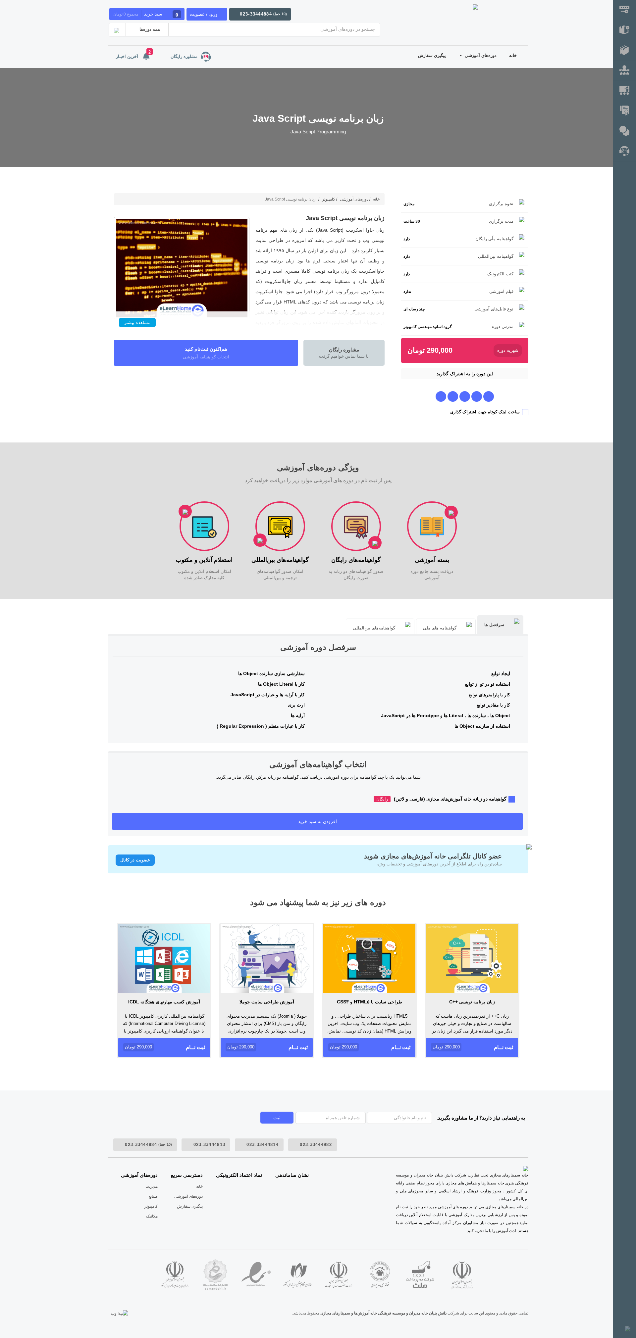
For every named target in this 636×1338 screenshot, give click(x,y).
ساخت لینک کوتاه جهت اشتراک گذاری (485, 411)
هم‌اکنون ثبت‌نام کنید (206, 352)
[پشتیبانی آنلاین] (624, 131)
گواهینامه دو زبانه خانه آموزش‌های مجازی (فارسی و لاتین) (441, 799)
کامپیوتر (328, 199)
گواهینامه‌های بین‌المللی (374, 627)
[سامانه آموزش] (624, 50)
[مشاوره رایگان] (624, 151)
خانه (513, 55)
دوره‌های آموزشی (481, 55)
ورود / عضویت (204, 14)
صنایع (153, 1196)
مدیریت (151, 1186)
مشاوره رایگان (184, 56)
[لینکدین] (441, 396)
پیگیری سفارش (432, 55)
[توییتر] (453, 396)
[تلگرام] (488, 396)
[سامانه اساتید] (624, 91)
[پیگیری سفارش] (624, 30)
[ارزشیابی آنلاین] (624, 71)
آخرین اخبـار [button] (133, 54)
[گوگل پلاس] (464, 396)
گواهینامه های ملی (439, 627)
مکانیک (152, 1216)
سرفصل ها (494, 624)
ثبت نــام (473, 1047)
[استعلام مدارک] (624, 111)
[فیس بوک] (476, 396)
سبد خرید (145, 14)
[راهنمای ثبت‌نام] (624, 10)
